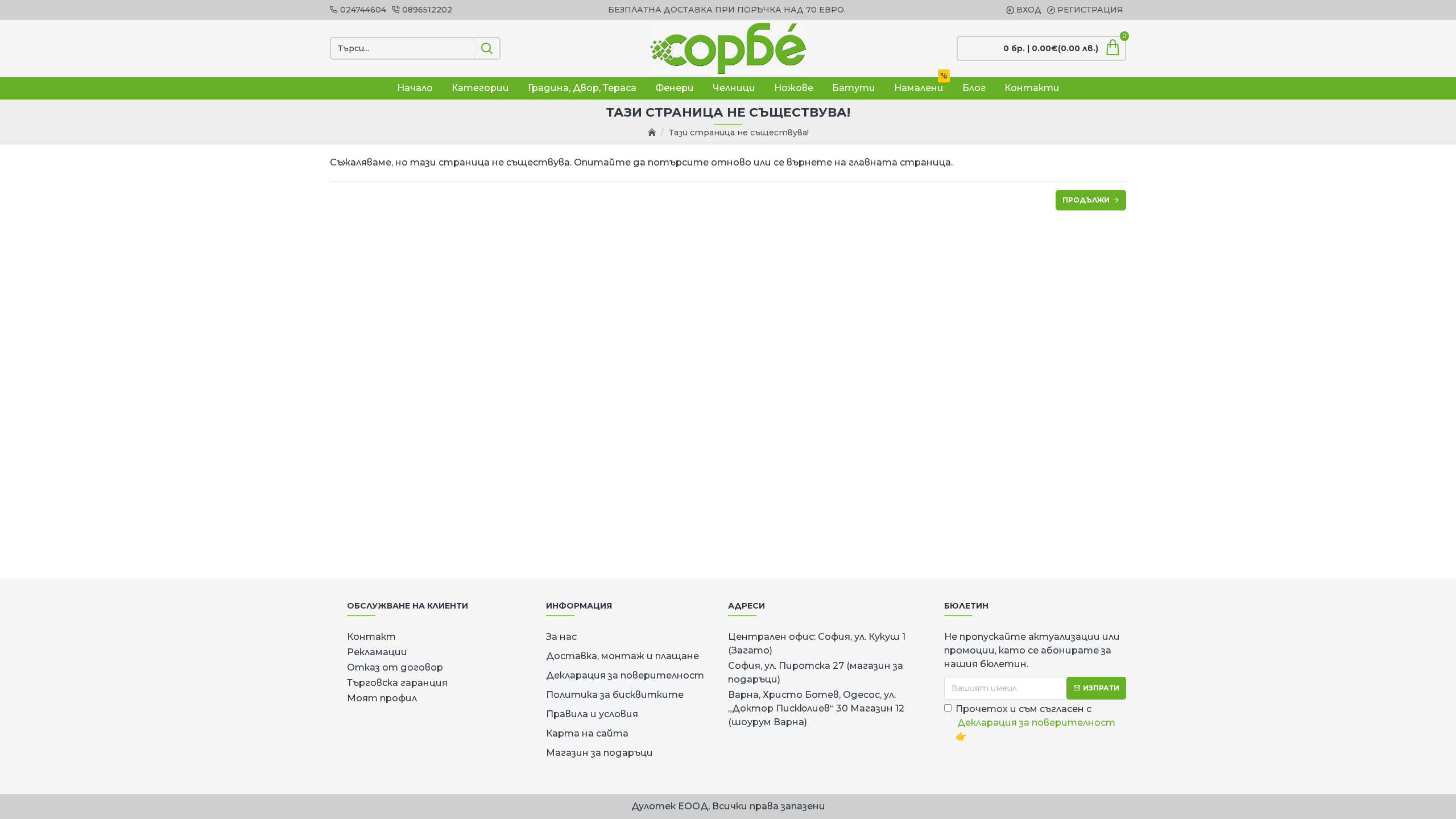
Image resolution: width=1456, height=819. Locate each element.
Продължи (1086, 200)
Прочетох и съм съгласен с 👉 (1035, 723)
